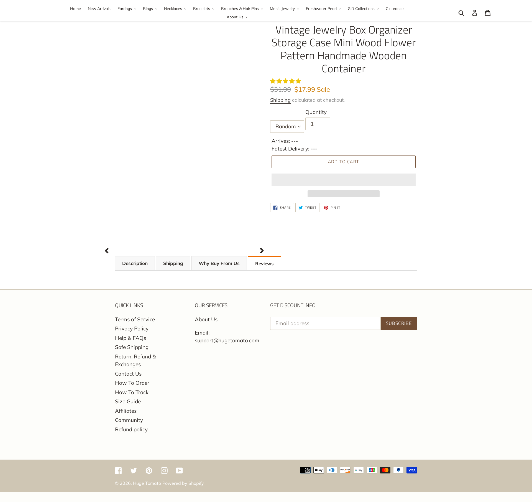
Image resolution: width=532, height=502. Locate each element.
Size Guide (128, 401)
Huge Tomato (147, 483)
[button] (286, 81)
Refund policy (131, 429)
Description (135, 263)
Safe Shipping (132, 347)
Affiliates (126, 410)
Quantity (316, 112)
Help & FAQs (130, 338)
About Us (206, 319)
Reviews (264, 263)
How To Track (132, 392)
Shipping (280, 100)
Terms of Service (135, 319)
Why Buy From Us (219, 263)
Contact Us (128, 373)
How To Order (132, 382)
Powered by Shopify (183, 483)
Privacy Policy (132, 328)
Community (129, 420)
